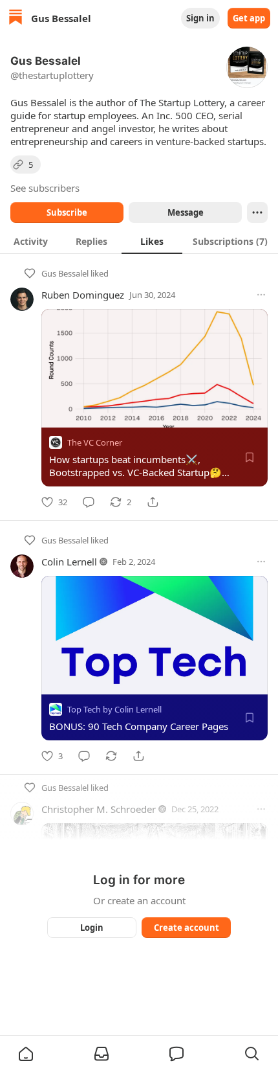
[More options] (261, 294)
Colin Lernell (69, 561)
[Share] (153, 502)
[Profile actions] (257, 212)
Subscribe (67, 212)
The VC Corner (94, 442)
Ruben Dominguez (82, 294)
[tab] (30, 241)
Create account (186, 927)
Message (185, 212)
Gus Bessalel (65, 273)
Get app (249, 18)
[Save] (249, 457)
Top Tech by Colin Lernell (114, 709)
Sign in (200, 18)
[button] (26, 1053)
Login (91, 927)
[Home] (15, 18)
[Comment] (89, 502)
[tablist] (139, 241)
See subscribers (45, 187)
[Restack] (111, 756)
